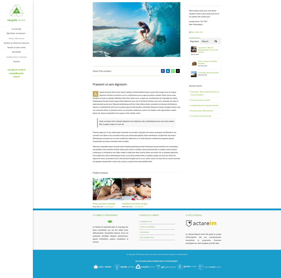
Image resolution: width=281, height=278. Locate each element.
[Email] (177, 71)
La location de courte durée (208, 72)
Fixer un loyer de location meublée (207, 62)
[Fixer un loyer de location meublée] (194, 61)
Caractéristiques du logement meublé (204, 105)
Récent (205, 41)
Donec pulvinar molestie (104, 203)
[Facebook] (162, 71)
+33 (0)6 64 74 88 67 (16, 70)
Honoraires (144, 232)
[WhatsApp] (172, 71)
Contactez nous (146, 221)
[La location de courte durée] (194, 73)
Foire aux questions (147, 227)
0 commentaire (109, 206)
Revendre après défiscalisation (201, 111)
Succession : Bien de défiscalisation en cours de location (208, 49)
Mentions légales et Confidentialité (175, 254)
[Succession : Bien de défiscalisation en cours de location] (194, 48)
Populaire (194, 41)
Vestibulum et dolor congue (135, 203)
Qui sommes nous (147, 237)
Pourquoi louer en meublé (200, 100)
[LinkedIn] (167, 71)
